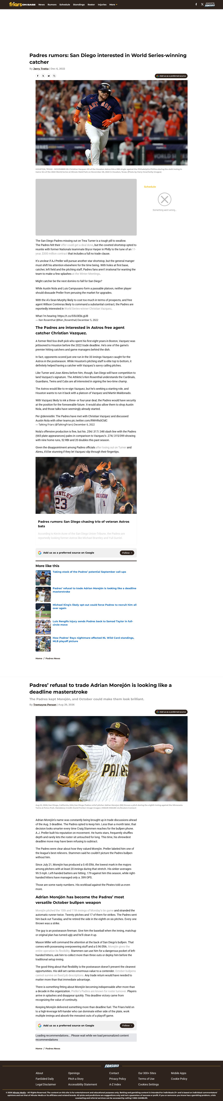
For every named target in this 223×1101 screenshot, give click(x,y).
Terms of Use (146, 1078)
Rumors (52, 4)
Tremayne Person (44, 704)
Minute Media (19, 1092)
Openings (74, 1073)
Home (39, 658)
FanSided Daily (45, 1078)
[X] (202, 4)
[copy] (54, 76)
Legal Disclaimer (46, 1084)
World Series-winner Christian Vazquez (87, 308)
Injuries (102, 4)
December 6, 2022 (84, 424)
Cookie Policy (179, 1078)
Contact (114, 1073)
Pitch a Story (76, 1078)
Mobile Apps (178, 1073)
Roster (91, 4)
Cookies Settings (148, 1084)
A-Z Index (115, 1084)
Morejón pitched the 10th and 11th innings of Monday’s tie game (75, 910)
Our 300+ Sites (147, 1073)
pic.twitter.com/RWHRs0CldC (89, 420)
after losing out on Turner (111, 447)
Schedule (64, 4)
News (41, 4)
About (39, 1073)
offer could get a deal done (77, 245)
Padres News (53, 658)
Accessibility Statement (82, 1084)
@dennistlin (47, 416)
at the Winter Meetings (86, 273)
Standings (79, 4)
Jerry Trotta (41, 68)
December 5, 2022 (87, 320)
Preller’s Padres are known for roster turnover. (99, 991)
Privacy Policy (117, 1078)
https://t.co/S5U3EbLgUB (72, 316)
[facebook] (196, 4)
